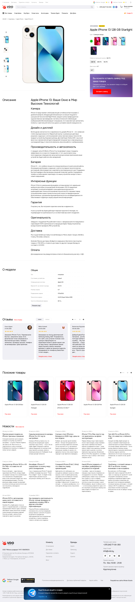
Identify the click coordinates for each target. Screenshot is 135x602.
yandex (39, 319)
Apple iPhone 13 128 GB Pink (93, 405)
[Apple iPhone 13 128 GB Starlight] (120, 390)
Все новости (20, 427)
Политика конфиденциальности (53, 580)
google (47, 319)
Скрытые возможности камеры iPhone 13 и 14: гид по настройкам (41, 436)
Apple (72, 546)
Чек (102, 580)
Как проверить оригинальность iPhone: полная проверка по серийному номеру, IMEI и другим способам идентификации (41, 502)
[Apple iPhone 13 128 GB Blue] (15, 390)
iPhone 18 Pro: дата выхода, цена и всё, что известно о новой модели (12, 500)
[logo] (7, 7)
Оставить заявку (102, 92)
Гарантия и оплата (24, 2)
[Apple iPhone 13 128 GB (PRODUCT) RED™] (67, 390)
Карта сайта (93, 580)
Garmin (72, 557)
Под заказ (8, 414)
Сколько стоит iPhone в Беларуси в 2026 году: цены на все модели (67, 436)
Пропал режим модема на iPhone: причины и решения (13, 435)
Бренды (41, 2)
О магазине (5, 2)
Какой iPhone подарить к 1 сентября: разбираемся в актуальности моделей (92, 466)
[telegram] (114, 7)
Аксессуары (45, 13)
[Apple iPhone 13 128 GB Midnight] (41, 390)
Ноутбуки (26, 13)
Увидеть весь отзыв (45, 356)
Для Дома (73, 13)
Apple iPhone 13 (29, 19)
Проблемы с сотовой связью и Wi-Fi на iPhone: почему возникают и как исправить (120, 466)
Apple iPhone (19, 19)
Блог (47, 2)
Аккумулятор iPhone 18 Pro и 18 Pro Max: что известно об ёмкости (14, 466)
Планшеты (65, 13)
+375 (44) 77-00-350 (111, 545)
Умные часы (35, 13)
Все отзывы (18, 320)
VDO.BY (4, 19)
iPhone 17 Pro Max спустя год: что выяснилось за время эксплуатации (93, 436)
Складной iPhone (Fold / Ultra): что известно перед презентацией (67, 466)
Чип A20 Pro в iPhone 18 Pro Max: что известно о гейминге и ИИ (119, 436)
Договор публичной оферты (76, 580)
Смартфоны (17, 13)
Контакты (34, 2)
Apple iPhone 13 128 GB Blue (14, 405)
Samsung (73, 550)
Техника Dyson (55, 13)
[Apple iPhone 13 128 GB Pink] (94, 390)
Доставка (14, 2)
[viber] (116, 7)
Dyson (72, 553)
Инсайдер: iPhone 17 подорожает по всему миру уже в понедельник (39, 466)
